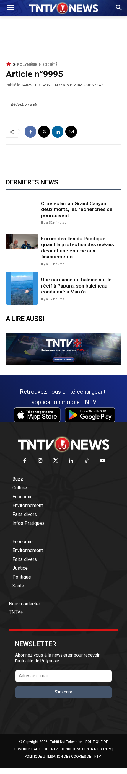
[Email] (71, 132)
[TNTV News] (63, 444)
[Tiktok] (87, 461)
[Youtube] (102, 461)
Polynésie (27, 64)
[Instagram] (40, 461)
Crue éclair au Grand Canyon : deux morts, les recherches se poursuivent (77, 209)
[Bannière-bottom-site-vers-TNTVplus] (63, 363)
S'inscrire (63, 692)
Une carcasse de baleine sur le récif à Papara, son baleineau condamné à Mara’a (76, 286)
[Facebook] (30, 132)
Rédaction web (24, 104)
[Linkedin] (58, 132)
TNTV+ (16, 612)
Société (49, 64)
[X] (44, 132)
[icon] (9, 64)
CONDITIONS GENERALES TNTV (86, 749)
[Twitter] (56, 461)
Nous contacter (24, 604)
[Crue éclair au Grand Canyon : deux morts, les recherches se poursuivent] (22, 212)
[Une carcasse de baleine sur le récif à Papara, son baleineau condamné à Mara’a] (22, 288)
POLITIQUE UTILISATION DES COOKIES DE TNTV (63, 757)
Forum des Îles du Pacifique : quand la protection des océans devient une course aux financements (77, 247)
